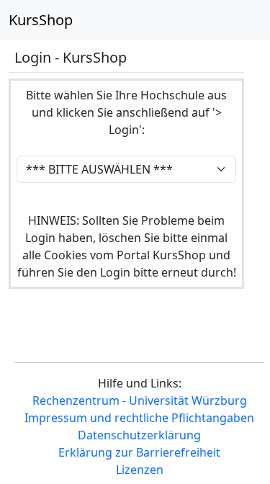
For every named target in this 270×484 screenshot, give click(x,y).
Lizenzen (139, 470)
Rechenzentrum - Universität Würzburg (139, 400)
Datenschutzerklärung (139, 435)
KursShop (41, 20)
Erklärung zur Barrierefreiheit (139, 452)
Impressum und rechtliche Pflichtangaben (139, 418)
